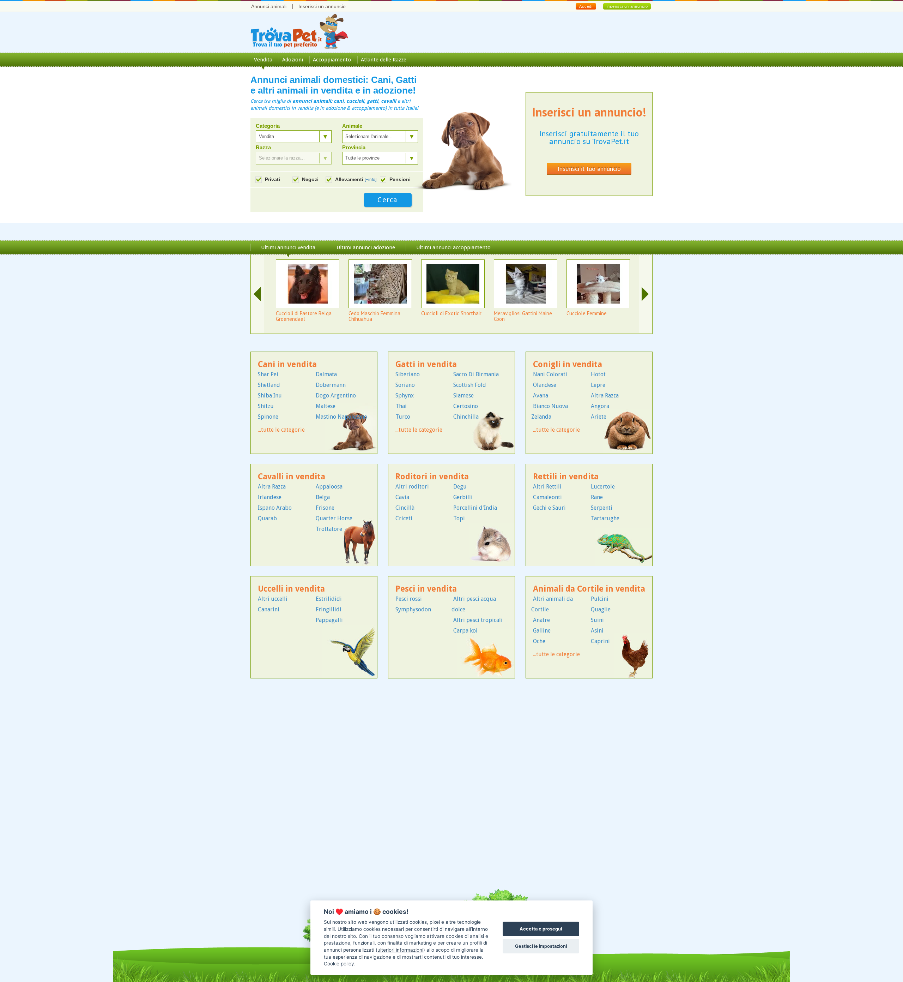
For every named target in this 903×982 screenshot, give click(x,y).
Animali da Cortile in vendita (589, 589)
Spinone (268, 416)
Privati (272, 179)
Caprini (600, 641)
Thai (401, 406)
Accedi (585, 6)
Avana (540, 395)
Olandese (544, 385)
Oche (539, 641)
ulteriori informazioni (400, 950)
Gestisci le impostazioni (541, 946)
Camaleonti (547, 497)
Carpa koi (465, 630)
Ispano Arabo (275, 507)
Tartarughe (605, 518)
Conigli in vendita (567, 364)
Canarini (268, 609)
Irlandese (269, 497)
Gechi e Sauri (549, 507)
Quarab (267, 518)
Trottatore (329, 529)
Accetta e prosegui (541, 929)
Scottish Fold (469, 385)
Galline (542, 630)
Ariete (598, 416)
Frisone (325, 507)
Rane (597, 497)
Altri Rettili (547, 486)
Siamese (463, 395)
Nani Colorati (550, 374)
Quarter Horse (334, 518)
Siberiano (407, 374)
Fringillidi (328, 609)
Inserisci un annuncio (322, 6)
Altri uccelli (272, 598)
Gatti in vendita (426, 364)
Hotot (598, 374)
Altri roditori (412, 486)
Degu (460, 486)
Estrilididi (329, 598)
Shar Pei (268, 374)
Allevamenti (355, 179)
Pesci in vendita (426, 589)
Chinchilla (466, 416)
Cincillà (404, 507)
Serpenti (601, 507)
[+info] (370, 179)
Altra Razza (605, 395)
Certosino (465, 406)
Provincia (353, 147)
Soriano (405, 385)
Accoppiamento (332, 59)
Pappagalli (329, 620)
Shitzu (266, 406)
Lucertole (603, 486)
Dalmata (326, 374)
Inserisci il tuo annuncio (589, 168)
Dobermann (331, 385)
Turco (402, 416)
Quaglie (601, 609)
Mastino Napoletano (341, 416)
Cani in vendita (287, 364)
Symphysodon (413, 609)
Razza (263, 147)
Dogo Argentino (336, 395)
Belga (323, 497)
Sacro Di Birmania (476, 374)
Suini (597, 620)
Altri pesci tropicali (478, 620)
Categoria (268, 126)
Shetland (269, 385)
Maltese (325, 406)
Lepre (598, 385)
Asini (597, 630)
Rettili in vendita (566, 476)
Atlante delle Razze (383, 59)
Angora (600, 406)
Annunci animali (268, 6)
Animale (352, 126)
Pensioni (400, 179)
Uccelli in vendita (291, 589)
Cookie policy (339, 963)
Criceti (403, 518)
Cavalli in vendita (291, 476)
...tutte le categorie (281, 429)
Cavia (402, 497)
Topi (459, 518)
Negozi (310, 179)
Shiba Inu (270, 395)
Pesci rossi (408, 598)
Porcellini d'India (475, 507)
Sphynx (404, 395)
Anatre (541, 620)
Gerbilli (463, 497)
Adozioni (292, 59)
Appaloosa (329, 486)
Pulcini (599, 598)
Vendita (263, 59)
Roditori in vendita (432, 476)
